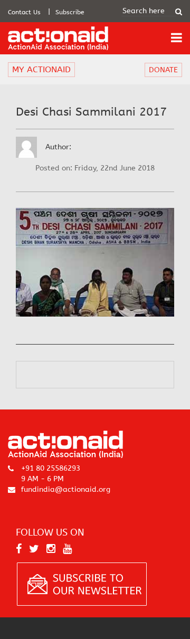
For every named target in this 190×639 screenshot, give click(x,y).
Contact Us (24, 12)
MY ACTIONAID (41, 69)
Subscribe (69, 12)
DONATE (163, 69)
